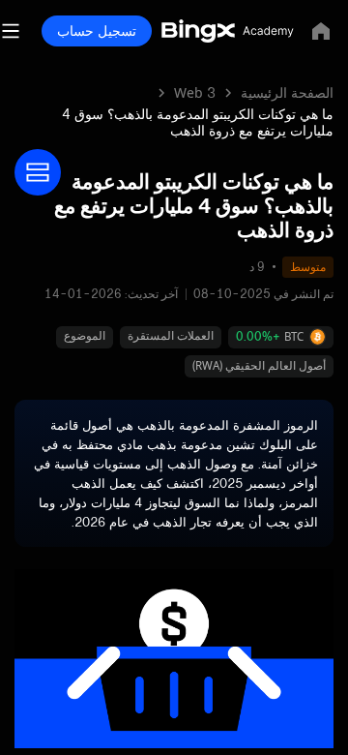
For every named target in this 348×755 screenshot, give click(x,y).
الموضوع (84, 335)
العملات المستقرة (171, 335)
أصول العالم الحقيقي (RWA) (259, 365)
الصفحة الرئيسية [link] (287, 92)
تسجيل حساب (96, 30)
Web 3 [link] (195, 92)
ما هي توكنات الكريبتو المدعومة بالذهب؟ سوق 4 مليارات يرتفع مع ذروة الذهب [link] (197, 122)
